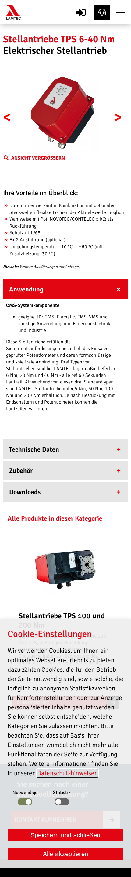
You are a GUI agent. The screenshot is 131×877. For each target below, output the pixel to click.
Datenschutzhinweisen (67, 773)
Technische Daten (34, 449)
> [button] (118, 117)
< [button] (7, 117)
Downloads (25, 492)
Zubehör (21, 471)
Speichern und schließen (65, 835)
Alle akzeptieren (65, 854)
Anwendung (26, 289)
